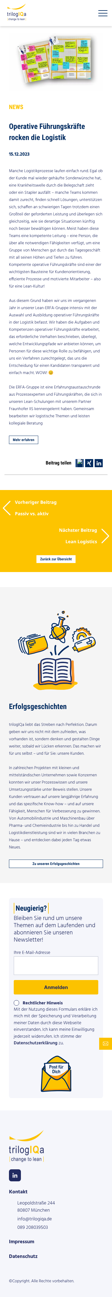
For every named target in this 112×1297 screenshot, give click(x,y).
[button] (79, 463)
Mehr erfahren (23, 440)
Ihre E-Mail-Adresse (32, 953)
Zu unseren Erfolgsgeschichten (56, 864)
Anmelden (56, 987)
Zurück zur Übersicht (56, 559)
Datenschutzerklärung (35, 1043)
